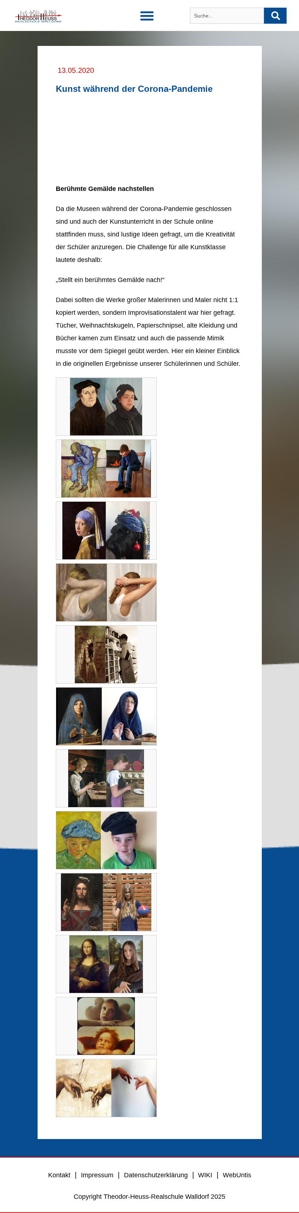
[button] (147, 16)
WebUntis (237, 1175)
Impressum (97, 1175)
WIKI (204, 1175)
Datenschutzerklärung (156, 1175)
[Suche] (275, 16)
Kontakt (59, 1175)
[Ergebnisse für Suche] (227, 28)
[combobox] (227, 16)
